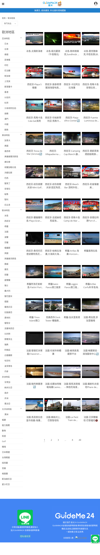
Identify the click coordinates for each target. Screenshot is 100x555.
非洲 (5, 398)
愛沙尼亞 (6, 484)
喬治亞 (6, 403)
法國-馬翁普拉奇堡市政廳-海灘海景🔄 (34, 419)
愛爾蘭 (6, 280)
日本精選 (6, 452)
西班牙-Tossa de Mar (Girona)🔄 (34, 152)
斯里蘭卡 (7, 86)
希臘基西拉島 (90, 250)
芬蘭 (5, 242)
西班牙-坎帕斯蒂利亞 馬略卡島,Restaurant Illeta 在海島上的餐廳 (53, 119)
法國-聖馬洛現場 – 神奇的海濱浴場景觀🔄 (72, 385)
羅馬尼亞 (7, 307)
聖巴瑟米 (7, 296)
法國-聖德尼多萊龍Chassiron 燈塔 (34, 352)
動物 (4, 430)
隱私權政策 (25, 536)
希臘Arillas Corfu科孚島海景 (90, 285)
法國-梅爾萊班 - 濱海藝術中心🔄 (91, 352)
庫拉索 (6, 161)
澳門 (5, 119)
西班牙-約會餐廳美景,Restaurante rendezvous (91, 186)
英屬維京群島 (9, 258)
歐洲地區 (12, 18)
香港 (5, 92)
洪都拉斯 (7, 172)
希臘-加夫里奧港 (72, 317)
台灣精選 (6, 457)
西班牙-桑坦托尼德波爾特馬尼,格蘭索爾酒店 (34, 252)
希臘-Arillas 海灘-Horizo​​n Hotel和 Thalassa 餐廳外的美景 (72, 252)
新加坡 (6, 76)
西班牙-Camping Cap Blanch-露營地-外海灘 (72, 152)
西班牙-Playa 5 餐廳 (34, 86)
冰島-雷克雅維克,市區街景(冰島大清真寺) (90, 53)
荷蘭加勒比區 (9, 167)
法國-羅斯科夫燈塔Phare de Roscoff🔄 (91, 385)
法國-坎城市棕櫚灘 (53, 352)
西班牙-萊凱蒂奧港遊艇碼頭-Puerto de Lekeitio (91, 152)
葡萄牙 (6, 323)
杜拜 (5, 102)
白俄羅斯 (7, 355)
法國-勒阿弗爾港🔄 (34, 385)
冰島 (5, 215)
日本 (5, 43)
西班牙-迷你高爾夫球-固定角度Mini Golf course (53, 186)
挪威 (5, 264)
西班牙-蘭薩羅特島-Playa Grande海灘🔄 (34, 219)
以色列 (6, 97)
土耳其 (6, 81)
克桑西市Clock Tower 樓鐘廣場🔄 (53, 319)
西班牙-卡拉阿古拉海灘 (72, 86)
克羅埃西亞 (8, 328)
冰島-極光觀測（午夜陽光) (53, 53)
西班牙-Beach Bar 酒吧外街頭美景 (71, 186)
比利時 (6, 333)
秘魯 (5, 194)
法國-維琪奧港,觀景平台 (72, 352)
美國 (5, 145)
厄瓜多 (6, 204)
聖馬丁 (6, 183)
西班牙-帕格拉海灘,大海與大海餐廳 (53, 252)
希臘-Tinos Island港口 (34, 319)
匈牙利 (6, 360)
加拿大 (6, 140)
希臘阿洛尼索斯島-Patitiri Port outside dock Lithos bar (34, 285)
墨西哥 (6, 151)
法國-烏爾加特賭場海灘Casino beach (53, 385)
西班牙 (6, 221)
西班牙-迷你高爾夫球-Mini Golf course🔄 (34, 186)
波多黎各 (7, 366)
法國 (5, 231)
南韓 (5, 113)
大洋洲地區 (7, 409)
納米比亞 (7, 387)
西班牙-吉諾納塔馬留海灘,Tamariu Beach (53, 219)
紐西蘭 (5, 462)
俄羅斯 (6, 247)
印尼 (5, 65)
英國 (5, 253)
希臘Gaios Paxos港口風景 (53, 285)
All (80, 440)
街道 (4, 436)
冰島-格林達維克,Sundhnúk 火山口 (72, 53)
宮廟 (4, 468)
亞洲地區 (6, 38)
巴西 (5, 178)
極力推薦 (6, 425)
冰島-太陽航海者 (34, 51)
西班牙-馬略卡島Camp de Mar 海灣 (72, 219)
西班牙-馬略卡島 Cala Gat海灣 (34, 119)
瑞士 (5, 285)
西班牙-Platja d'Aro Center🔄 (72, 119)
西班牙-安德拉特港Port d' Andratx (91, 219)
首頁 (4, 18)
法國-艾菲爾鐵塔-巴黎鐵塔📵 (90, 419)
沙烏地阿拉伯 (9, 108)
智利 (5, 199)
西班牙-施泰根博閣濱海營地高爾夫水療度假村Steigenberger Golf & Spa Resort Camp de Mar (53, 86)
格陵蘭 (5, 473)
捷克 (5, 269)
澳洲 (5, 414)
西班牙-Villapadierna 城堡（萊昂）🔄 (53, 152)
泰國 (5, 54)
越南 (5, 129)
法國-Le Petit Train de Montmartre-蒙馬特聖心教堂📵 (72, 419)
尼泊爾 (6, 70)
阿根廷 (6, 350)
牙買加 (6, 382)
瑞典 (5, 344)
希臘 (5, 226)
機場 (4, 446)
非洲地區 (6, 377)
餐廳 (4, 419)
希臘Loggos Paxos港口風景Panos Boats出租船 (71, 285)
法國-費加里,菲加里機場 (90, 319)
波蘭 (5, 237)
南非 (5, 392)
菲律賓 (6, 59)
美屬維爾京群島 (10, 156)
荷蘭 (5, 274)
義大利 (6, 290)
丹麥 (5, 371)
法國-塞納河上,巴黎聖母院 (53, 419)
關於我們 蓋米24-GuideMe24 (75, 522)
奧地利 (6, 317)
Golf (4, 441)
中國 (5, 124)
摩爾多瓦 (7, 339)
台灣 (5, 49)
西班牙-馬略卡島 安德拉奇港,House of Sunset (91, 86)
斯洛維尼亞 (7, 479)
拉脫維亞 (7, 312)
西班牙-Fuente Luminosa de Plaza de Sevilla (90, 119)
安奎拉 (6, 188)
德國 (5, 301)
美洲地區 (6, 135)
